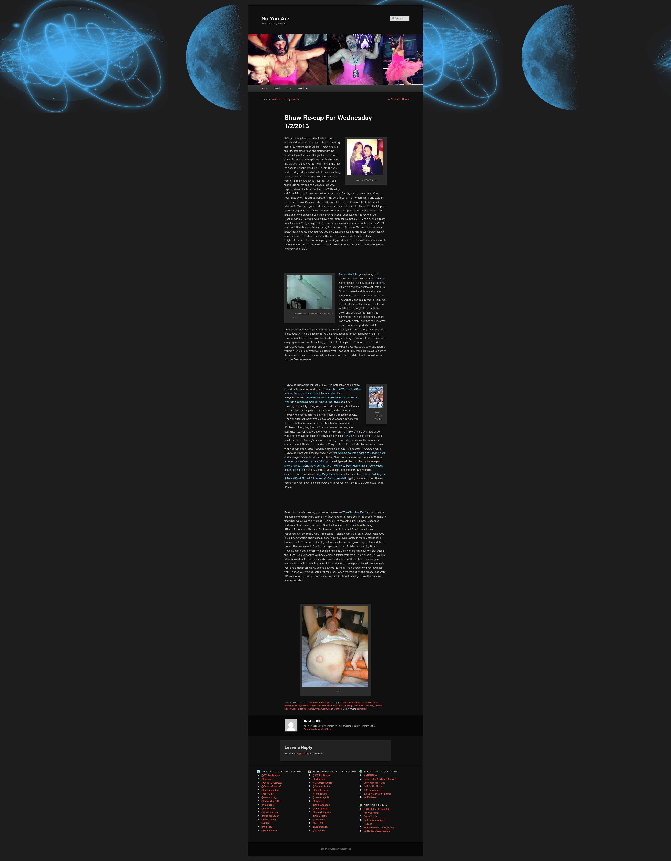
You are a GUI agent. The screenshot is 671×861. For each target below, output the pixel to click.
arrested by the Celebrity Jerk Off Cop (306, 461)
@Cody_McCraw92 (271, 782)
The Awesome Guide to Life (379, 827)
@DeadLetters (320, 790)
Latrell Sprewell (300, 705)
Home (265, 88)
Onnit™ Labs (371, 816)
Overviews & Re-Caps (319, 702)
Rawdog (348, 705)
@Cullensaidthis (270, 790)
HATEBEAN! (370, 775)
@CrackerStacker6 (271, 786)
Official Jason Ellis (374, 790)
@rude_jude (268, 808)
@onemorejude (321, 797)
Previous (394, 99)
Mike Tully (338, 705)
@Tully (265, 823)
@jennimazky (268, 797)
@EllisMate (267, 793)
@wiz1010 (266, 826)
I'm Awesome (371, 812)
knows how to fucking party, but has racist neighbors (314, 465)
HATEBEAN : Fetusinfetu (377, 809)
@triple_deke (320, 815)
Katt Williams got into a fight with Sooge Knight (358, 452)
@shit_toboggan (270, 815)
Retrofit (368, 823)
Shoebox (369, 705)
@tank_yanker (269, 819)
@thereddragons (322, 812)
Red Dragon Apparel (375, 820)
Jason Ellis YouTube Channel (380, 779)
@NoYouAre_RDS (270, 801)
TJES (288, 88)
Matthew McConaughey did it (330, 478)
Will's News (370, 797)
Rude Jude (358, 705)
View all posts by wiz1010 (317, 728)
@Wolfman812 (269, 830)
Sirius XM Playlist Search (377, 793)
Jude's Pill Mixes (373, 786)
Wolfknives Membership (377, 831)
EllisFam (356, 702)
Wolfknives (302, 88)
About (277, 88)
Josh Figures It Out (374, 782)
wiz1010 (295, 99)
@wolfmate (319, 830)
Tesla (379, 278)
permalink (362, 708)
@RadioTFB (267, 804)
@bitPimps (267, 779)
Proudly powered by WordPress (335, 848)
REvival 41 (350, 435)
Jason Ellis (366, 702)
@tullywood (319, 819)
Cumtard (346, 702)
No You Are (275, 18)
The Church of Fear (354, 512)
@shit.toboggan (321, 804)
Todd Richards (307, 708)
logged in (301, 753)
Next (406, 99)
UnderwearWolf (323, 708)
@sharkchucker (269, 812)
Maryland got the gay (351, 274)
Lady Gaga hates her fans (330, 474)
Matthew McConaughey (320, 705)
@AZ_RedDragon (270, 775)
